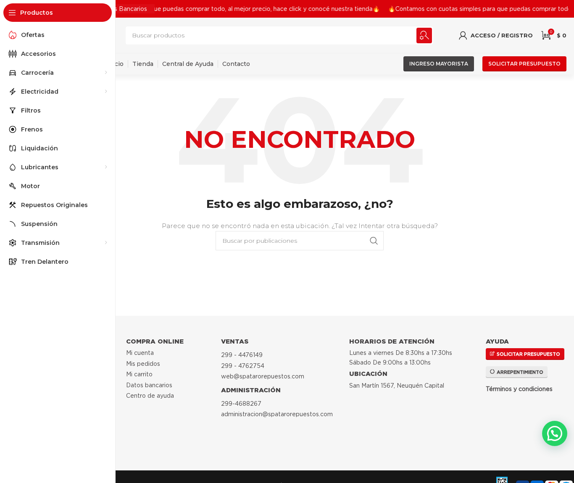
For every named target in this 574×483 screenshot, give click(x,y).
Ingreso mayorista (438, 63)
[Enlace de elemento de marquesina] (206, 8)
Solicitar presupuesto (524, 63)
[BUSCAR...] (424, 35)
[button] (554, 433)
